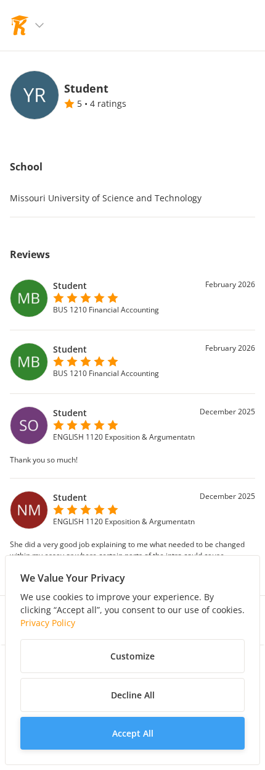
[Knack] (20, 25)
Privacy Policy (47, 623)
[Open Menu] (39, 25)
